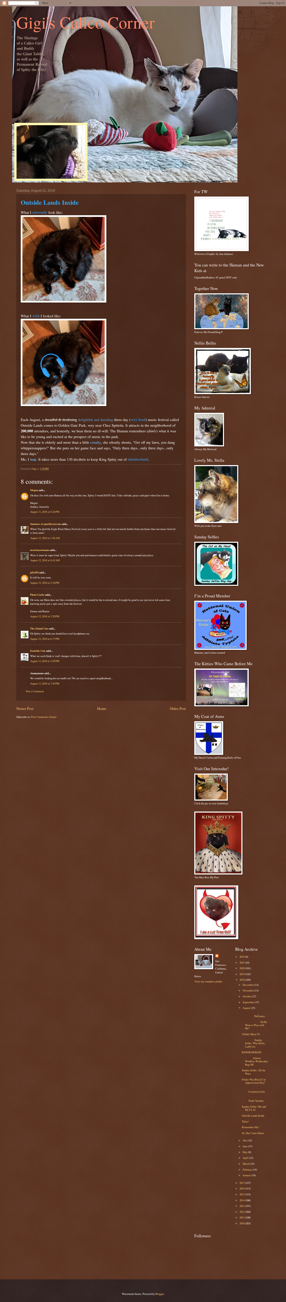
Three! (245, 1121)
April (246, 1158)
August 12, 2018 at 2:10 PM (44, 583)
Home (101, 708)
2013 (242, 1206)
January (247, 1175)
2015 (242, 1194)
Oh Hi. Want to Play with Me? (254, 1025)
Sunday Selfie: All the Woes (253, 1071)
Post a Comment (35, 691)
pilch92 (34, 572)
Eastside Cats (37, 651)
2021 (242, 962)
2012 (242, 1212)
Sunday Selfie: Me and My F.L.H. (254, 1108)
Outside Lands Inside (253, 1115)
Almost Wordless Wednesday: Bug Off (255, 1061)
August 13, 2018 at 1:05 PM (44, 661)
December (248, 985)
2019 (242, 974)
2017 (242, 1183)
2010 (242, 1223)
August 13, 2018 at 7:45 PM (44, 683)
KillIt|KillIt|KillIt (251, 1052)
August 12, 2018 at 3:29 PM (44, 616)
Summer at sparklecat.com (45, 524)
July (245, 1140)
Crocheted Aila (255, 1090)
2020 (242, 968)
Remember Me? (250, 1127)
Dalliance (255, 1014)
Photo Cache (37, 595)
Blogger (159, 1294)
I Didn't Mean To (251, 1034)
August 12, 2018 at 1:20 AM (45, 538)
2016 (242, 1188)
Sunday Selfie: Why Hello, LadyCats (253, 1043)
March (246, 1164)
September (249, 1002)
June (245, 1146)
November (248, 990)
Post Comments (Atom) (43, 717)
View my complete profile (208, 981)
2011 (242, 1217)
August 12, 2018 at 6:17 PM (44, 639)
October (247, 996)
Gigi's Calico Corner (85, 22)
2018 (242, 980)
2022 (242, 956)
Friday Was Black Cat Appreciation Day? (254, 1081)
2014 (242, 1200)
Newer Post (24, 708)
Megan (34, 490)
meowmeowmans (39, 550)
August (247, 1008)
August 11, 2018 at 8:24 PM (44, 512)
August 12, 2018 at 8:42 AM (45, 560)
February (248, 1169)
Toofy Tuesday (255, 1099)
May (245, 1152)
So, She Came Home (253, 1133)
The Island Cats (39, 628)
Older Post (178, 708)
